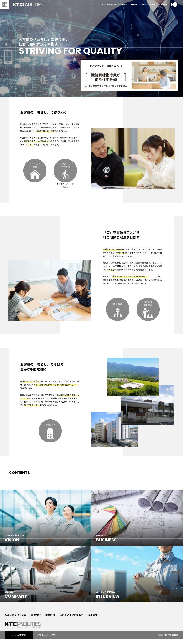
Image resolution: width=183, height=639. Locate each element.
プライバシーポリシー (47, 634)
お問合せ (21, 634)
